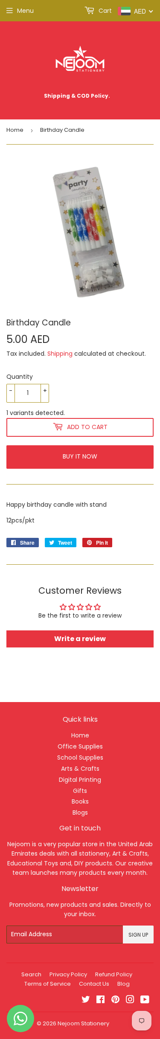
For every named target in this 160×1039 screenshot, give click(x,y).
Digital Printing (80, 779)
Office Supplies (80, 746)
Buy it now (80, 456)
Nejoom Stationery (83, 1023)
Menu (25, 10)
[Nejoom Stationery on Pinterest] (115, 1000)
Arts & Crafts (80, 768)
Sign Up (138, 934)
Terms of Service (47, 984)
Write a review (80, 639)
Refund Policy (113, 974)
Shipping (60, 353)
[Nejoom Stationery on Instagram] (130, 1000)
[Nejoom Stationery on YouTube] (144, 1000)
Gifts (80, 791)
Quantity (19, 376)
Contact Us (94, 984)
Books (80, 801)
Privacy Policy (68, 974)
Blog (123, 984)
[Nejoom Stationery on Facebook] (100, 1000)
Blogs (80, 812)
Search (31, 974)
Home (14, 130)
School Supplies (80, 757)
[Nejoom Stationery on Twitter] (85, 1000)
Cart (104, 10)
